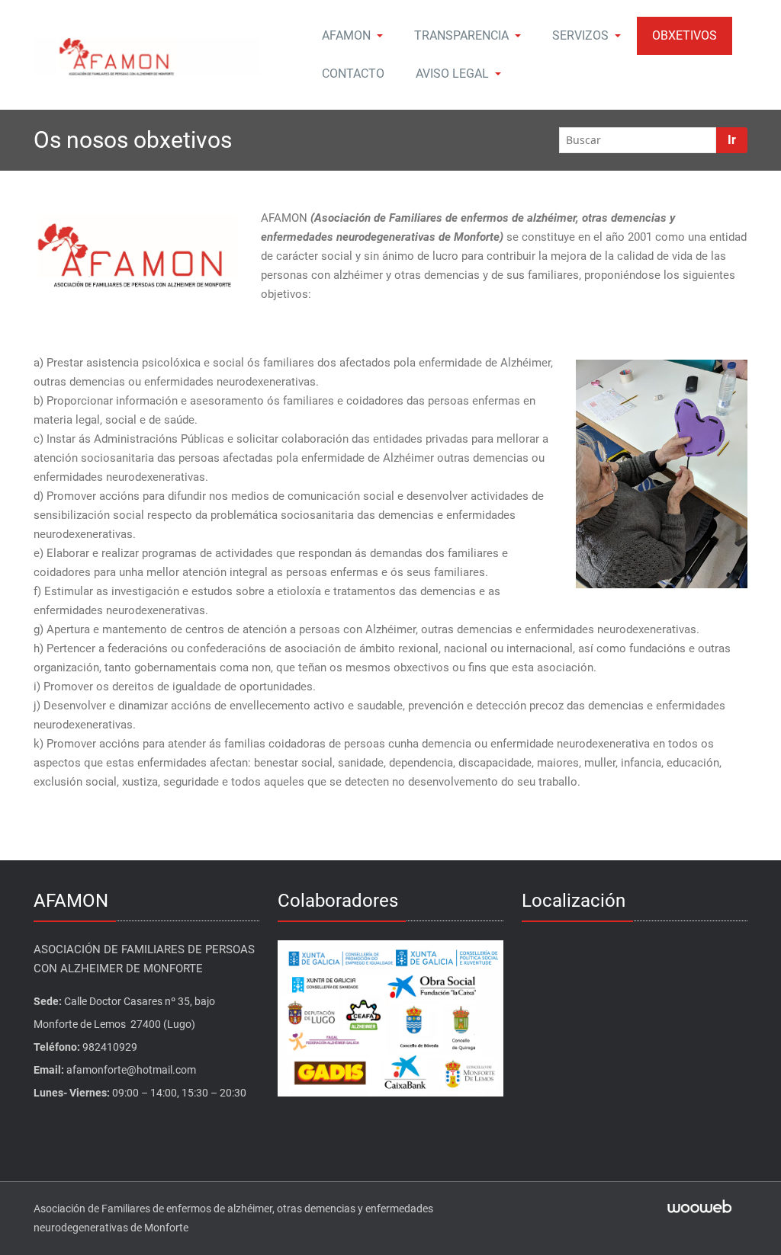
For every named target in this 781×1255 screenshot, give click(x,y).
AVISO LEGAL (452, 73)
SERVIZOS (580, 35)
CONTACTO (353, 73)
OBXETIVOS (684, 35)
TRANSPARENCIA (461, 35)
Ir (732, 140)
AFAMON (346, 35)
